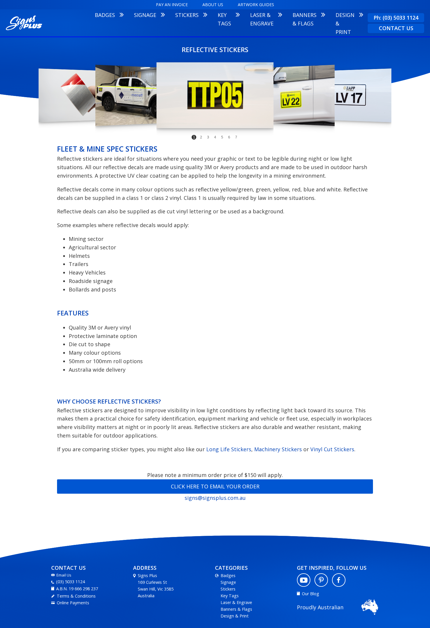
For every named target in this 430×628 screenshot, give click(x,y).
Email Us (63, 575)
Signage (228, 582)
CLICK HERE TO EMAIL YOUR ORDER (215, 486)
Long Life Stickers (228, 449)
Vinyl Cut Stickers (332, 449)
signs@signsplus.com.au (215, 497)
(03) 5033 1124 (70, 581)
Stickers (228, 589)
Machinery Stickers (278, 449)
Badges (228, 575)
